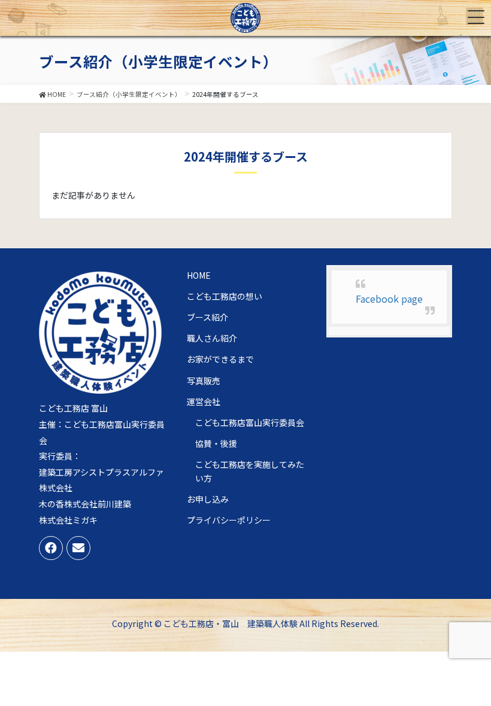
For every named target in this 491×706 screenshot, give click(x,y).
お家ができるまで (220, 359)
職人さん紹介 (212, 338)
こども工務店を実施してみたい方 (249, 471)
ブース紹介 (207, 317)
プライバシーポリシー (229, 520)
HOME (199, 275)
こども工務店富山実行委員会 (249, 422)
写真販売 (203, 381)
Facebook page (389, 298)
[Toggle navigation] (476, 17)
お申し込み (208, 499)
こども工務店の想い (224, 296)
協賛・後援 (216, 443)
